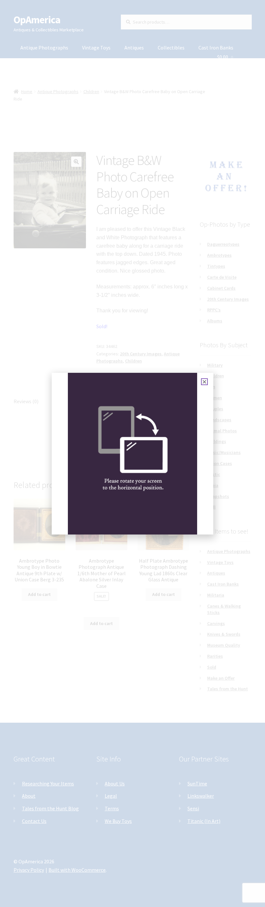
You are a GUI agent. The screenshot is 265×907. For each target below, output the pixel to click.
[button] (204, 381)
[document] (132, 453)
